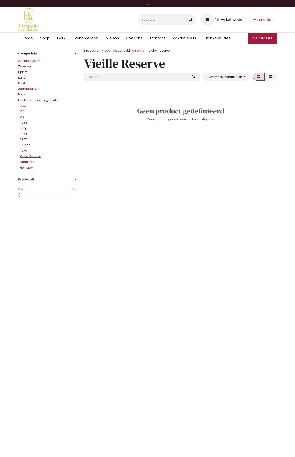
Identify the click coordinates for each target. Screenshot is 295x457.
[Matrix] (259, 77)
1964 (23, 133)
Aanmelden (263, 20)
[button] (226, 77)
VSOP (24, 105)
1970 (23, 150)
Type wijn (25, 66)
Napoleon (27, 162)
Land (22, 77)
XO (22, 111)
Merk (21, 94)
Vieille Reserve (30, 156)
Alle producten (29, 60)
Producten (92, 50)
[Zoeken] (190, 19)
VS (22, 117)
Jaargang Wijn (28, 88)
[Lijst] (271, 77)
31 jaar (25, 145)
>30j (23, 128)
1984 (23, 122)
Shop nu (262, 38)
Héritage (26, 167)
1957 (23, 139)
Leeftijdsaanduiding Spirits (38, 100)
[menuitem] (27, 38)
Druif (21, 83)
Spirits (22, 72)
